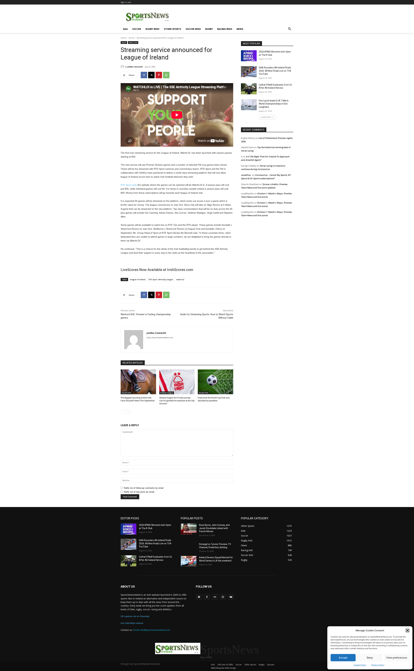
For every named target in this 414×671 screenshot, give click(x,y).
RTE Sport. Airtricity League (161, 279)
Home (123, 37)
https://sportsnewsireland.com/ (160, 337)
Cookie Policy (360, 665)
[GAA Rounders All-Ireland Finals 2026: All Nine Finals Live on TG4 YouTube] (249, 71)
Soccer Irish (193, 28)
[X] (151, 75)
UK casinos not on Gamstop (135, 616)
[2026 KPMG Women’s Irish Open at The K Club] (249, 55)
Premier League (166, 393)
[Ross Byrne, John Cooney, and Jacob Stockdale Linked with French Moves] (188, 529)
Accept (343, 657)
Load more (266, 117)
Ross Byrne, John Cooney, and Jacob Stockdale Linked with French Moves (214, 528)
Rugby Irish (152, 28)
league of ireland (137, 279)
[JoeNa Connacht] (123, 66)
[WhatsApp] (166, 75)
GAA (125, 28)
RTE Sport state (129, 185)
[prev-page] (123, 411)
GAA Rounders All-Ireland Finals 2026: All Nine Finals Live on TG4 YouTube (275, 70)
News (240, 28)
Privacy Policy (377, 665)
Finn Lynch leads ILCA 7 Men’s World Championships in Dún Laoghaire (274, 103)
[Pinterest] (159, 75)
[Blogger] (199, 597)
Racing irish (224, 28)
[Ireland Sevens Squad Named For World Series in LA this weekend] (188, 561)
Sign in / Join (126, 2)
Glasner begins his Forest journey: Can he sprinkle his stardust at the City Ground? (177, 401)
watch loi (180, 279)
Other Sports (172, 28)
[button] (407, 630)
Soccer (136, 28)
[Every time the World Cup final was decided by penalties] (215, 381)
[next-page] (128, 411)
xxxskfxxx (246, 175)
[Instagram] (223, 597)
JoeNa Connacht (135, 66)
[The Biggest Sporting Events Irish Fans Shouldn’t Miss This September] (138, 381)
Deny (370, 657)
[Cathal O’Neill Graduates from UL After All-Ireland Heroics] (249, 88)
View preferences (396, 657)
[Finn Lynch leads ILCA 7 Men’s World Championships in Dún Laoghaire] (249, 104)
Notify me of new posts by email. (139, 492)
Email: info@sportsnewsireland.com (151, 629)
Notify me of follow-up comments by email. (144, 488)
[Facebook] (144, 75)
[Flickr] (215, 597)
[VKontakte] (231, 597)
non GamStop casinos (132, 623)
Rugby (209, 28)
